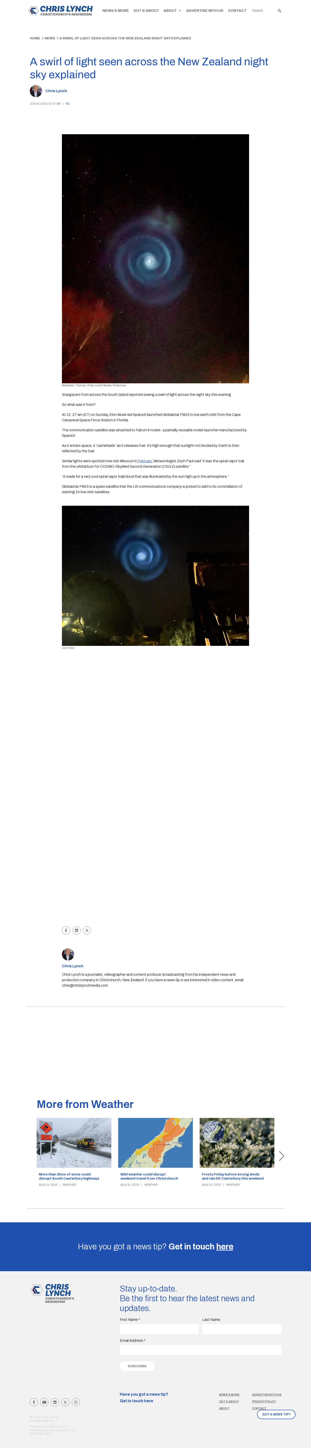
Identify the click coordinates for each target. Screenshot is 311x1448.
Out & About (146, 11)
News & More (115, 11)
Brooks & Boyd (55, 1426)
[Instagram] (76, 1402)
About (170, 11)
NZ (68, 103)
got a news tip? (276, 1414)
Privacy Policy (264, 1401)
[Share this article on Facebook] (66, 930)
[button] (279, 10)
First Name (130, 1320)
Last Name (211, 1320)
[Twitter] (65, 1402)
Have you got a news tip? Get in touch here (144, 1397)
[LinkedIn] (55, 1402)
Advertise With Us (204, 11)
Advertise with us (266, 1394)
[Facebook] (34, 1402)
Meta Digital (44, 1433)
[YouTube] (44, 1402)
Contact (237, 11)
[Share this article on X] (87, 930)
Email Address (132, 1340)
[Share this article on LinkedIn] (76, 930)
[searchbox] (267, 10)
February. (145, 461)
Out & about (229, 1401)
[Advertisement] (155, 891)
